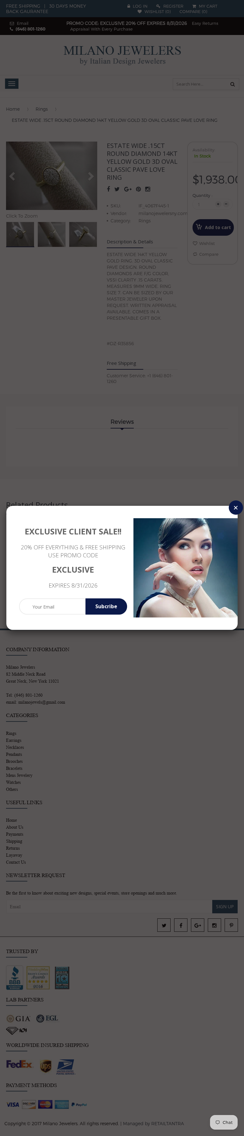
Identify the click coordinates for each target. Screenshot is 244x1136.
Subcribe (106, 606)
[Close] (236, 507)
